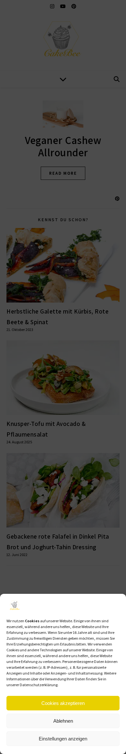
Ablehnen (63, 721)
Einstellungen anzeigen (63, 738)
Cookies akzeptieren (63, 703)
